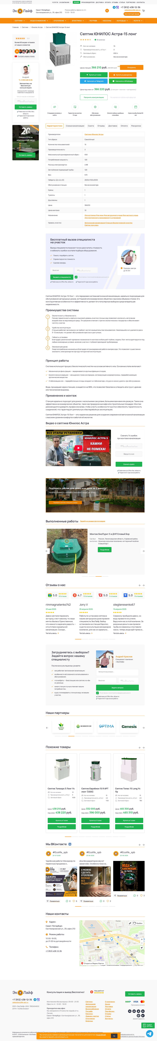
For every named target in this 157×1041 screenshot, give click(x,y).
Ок (114, 1036)
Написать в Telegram (95, 81)
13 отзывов (138, 596)
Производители (88, 2)
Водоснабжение (38, 21)
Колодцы (121, 21)
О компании (64, 2)
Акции (76, 2)
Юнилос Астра (37, 27)
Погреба (93, 21)
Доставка (100, 2)
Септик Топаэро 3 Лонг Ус (61, 788)
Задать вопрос (117, 688)
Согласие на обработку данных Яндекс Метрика (129, 1036)
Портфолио (131, 2)
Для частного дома (130, 215)
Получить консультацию (94, 97)
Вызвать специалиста (62, 277)
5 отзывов (113, 596)
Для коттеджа (90, 215)
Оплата (108, 2)
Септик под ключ (91, 225)
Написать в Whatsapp (124, 81)
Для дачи (99, 215)
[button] (48, 551)
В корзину (132, 67)
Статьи (122, 2)
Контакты (141, 2)
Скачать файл (128, 464)
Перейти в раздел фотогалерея (92, 521)
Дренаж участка (92, 1016)
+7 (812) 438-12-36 (130, 7)
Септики (19, 21)
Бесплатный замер (132, 14)
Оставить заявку (25, 107)
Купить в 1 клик (95, 75)
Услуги (55, 2)
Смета (91, 126)
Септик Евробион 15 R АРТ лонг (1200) (94, 790)
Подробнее (104, 550)
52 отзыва (62, 596)
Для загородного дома (113, 215)
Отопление (59, 21)
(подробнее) (101, 1035)
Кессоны (107, 21)
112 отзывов (87, 596)
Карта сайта (117, 1032)
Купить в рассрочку (124, 75)
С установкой (115, 218)
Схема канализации (75, 126)
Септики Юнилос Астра (94, 134)
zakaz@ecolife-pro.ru (132, 10)
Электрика (77, 21)
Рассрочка (136, 126)
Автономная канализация (95, 223)
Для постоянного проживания (97, 218)
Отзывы (115, 2)
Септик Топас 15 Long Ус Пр (127, 790)
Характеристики (54, 126)
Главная (15, 27)
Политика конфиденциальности (123, 1034)
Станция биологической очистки (119, 223)
